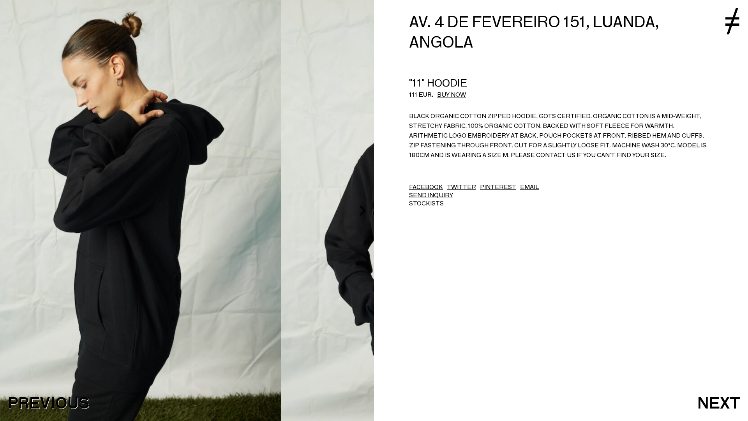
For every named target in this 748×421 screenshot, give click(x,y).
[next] (361, 210)
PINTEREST (498, 187)
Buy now (451, 94)
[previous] (12, 210)
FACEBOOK (426, 187)
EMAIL (529, 187)
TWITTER (461, 187)
